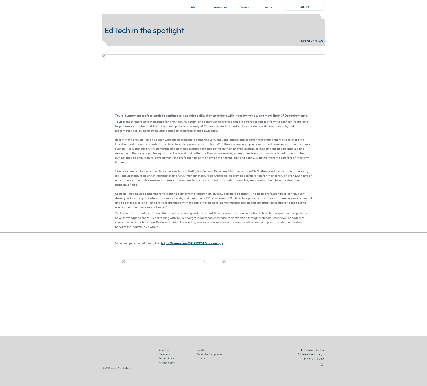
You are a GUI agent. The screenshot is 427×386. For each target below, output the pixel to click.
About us (164, 350)
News (245, 7)
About (195, 7)
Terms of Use (166, 358)
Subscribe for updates (209, 354)
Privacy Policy (167, 362)
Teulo (119, 122)
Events (267, 7)
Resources (220, 7)
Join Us (304, 7)
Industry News (311, 41)
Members (164, 354)
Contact (201, 358)
